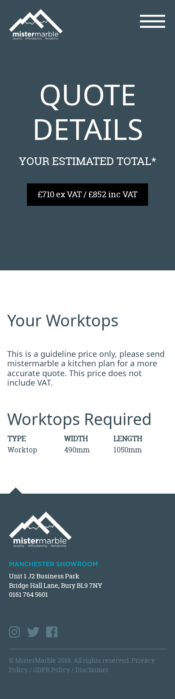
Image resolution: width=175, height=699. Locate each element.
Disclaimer (92, 669)
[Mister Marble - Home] (45, 24)
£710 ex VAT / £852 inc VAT (87, 194)
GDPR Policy (51, 669)
